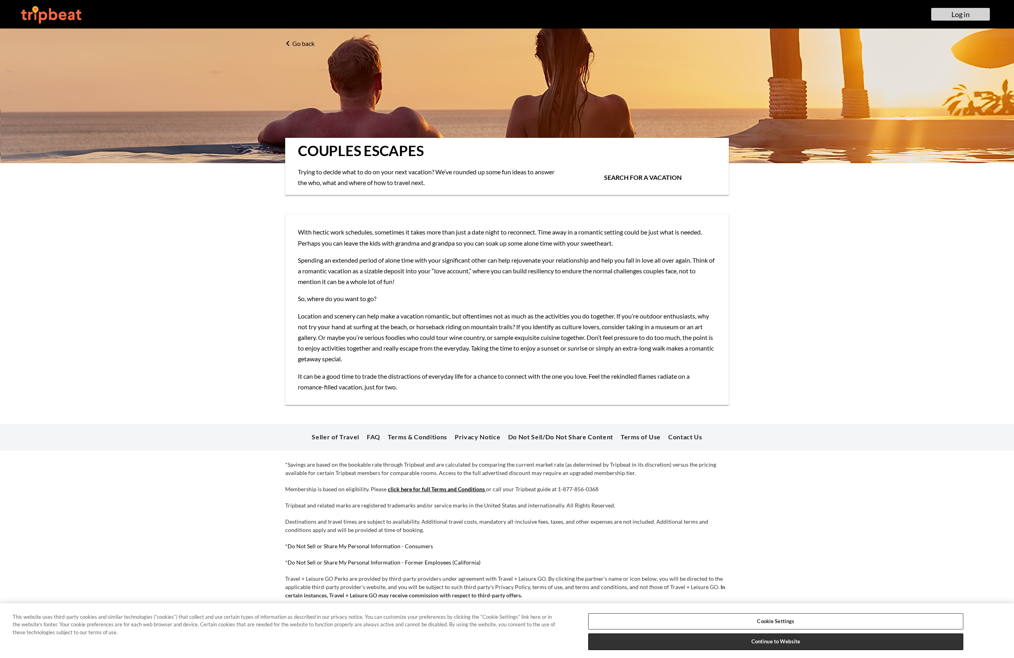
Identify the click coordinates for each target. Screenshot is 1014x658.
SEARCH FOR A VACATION (643, 177)
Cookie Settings (775, 621)
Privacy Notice (477, 437)
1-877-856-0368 (578, 489)
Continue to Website (775, 641)
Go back (303, 43)
